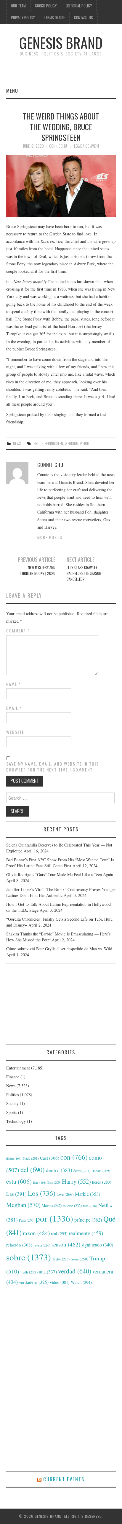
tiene (79, 1259)
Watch (81, 1282)
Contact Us (83, 17)
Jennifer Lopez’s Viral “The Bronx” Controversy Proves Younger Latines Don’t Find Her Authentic (61, 892)
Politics (12, 1094)
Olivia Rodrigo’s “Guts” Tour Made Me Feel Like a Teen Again (59, 874)
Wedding (71, 443)
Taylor (61, 1259)
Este (39, 1182)
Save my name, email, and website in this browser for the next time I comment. (52, 767)
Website (15, 732)
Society (12, 1103)
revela (41, 1245)
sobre (28, 1257)
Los (41, 1193)
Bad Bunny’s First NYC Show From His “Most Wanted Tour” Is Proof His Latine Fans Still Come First (60, 862)
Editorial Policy (79, 6)
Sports (11, 1112)
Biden (13, 1158)
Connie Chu (58, 146)
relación (19, 1245)
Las (16, 1193)
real (59, 1233)
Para (26, 1220)
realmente (86, 1233)
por (54, 1218)
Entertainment (18, 1068)
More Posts (49, 537)
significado (97, 1244)
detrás (81, 1170)
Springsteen (54, 443)
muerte (72, 1205)
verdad (74, 1271)
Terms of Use (54, 17)
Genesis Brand (60, 42)
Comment (18, 631)
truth (29, 1272)
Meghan (23, 1205)
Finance (12, 1077)
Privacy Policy (23, 17)
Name (13, 684)
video (60, 1282)
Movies (52, 1205)
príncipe (88, 1219)
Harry (76, 1181)
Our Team (18, 6)
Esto (54, 1182)
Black (31, 1158)
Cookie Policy (46, 6)
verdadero (34, 1282)
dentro (59, 1170)
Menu (12, 90)
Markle (87, 1194)
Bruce (38, 443)
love (65, 1194)
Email (14, 708)
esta (19, 1181)
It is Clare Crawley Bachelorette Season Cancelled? (84, 573)
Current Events (63, 1479)
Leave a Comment (86, 146)
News (17, 443)
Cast (49, 1158)
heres (101, 1182)
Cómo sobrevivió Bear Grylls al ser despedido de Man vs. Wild (59, 948)
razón (36, 1233)
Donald (101, 1170)
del (32, 1169)
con (74, 1157)
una (48, 1271)
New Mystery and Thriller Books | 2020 (37, 570)
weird (84, 443)
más (90, 1205)
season (66, 1244)
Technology (16, 1121)
